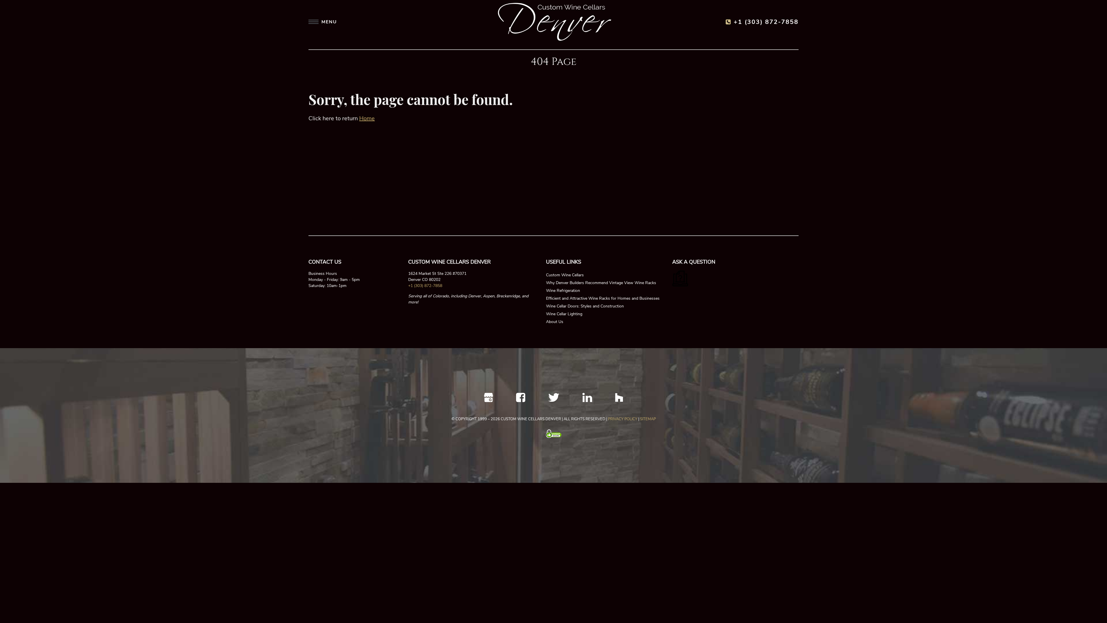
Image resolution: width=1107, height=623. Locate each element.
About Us (554, 321)
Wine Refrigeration (563, 290)
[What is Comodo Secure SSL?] (553, 433)
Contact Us (324, 261)
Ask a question (693, 261)
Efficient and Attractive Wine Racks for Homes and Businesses (603, 298)
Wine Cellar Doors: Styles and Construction (585, 306)
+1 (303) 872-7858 (766, 22)
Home (367, 118)
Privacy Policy (622, 419)
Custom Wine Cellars (565, 275)
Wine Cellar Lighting (564, 314)
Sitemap (648, 419)
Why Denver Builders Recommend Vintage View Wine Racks (601, 283)
